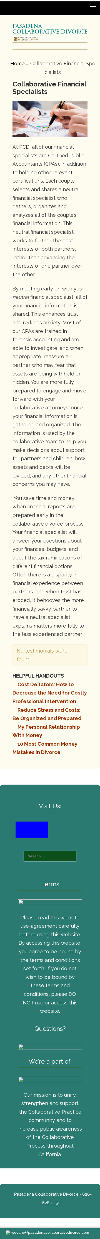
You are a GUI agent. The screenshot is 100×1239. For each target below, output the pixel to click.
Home (17, 63)
